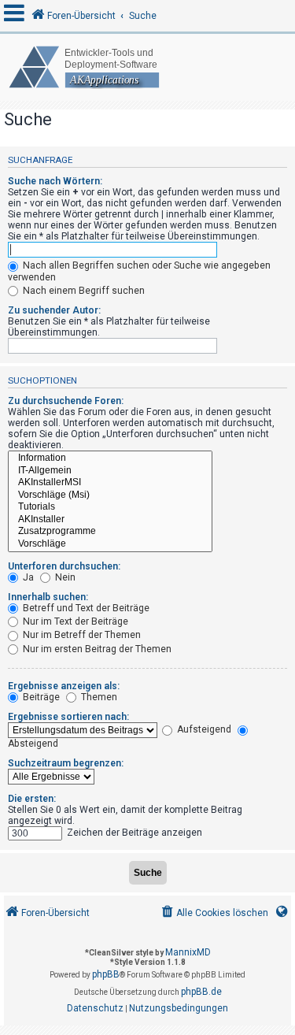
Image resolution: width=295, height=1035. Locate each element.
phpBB (106, 974)
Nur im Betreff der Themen (80, 634)
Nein (64, 577)
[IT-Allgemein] (110, 471)
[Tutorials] (110, 507)
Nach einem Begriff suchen (82, 290)
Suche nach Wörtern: (55, 181)
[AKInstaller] (110, 520)
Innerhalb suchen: (48, 597)
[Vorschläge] (110, 544)
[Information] (110, 458)
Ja (27, 577)
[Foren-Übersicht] (147, 67)
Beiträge (40, 697)
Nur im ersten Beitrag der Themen (95, 649)
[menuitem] (213, 913)
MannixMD (188, 952)
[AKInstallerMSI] (110, 483)
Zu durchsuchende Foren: (66, 400)
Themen (98, 697)
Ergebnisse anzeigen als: (64, 686)
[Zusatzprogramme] (110, 531)
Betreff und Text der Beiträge (84, 608)
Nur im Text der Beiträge (74, 621)
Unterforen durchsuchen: (64, 566)
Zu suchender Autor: (54, 310)
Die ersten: (32, 798)
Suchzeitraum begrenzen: (66, 763)
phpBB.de (201, 991)
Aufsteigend (203, 729)
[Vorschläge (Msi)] (110, 495)
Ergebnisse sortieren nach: (68, 716)
